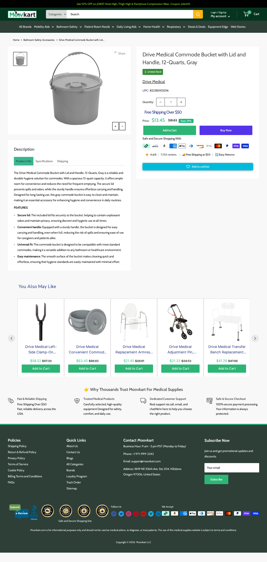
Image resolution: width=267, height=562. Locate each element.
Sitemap (71, 488)
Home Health (151, 26)
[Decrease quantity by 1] (160, 102)
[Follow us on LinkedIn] (158, 514)
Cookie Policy (16, 470)
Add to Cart (170, 130)
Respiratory (174, 26)
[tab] (23, 161)
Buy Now (226, 130)
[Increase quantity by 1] (181, 102)
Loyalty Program (76, 476)
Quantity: (148, 102)
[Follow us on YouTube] (143, 514)
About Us (72, 446)
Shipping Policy (17, 446)
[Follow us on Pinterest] (136, 514)
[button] (197, 166)
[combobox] (130, 14)
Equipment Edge (218, 26)
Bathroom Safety (67, 26)
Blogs (69, 458)
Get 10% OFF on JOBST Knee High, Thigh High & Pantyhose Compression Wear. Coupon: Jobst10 (133, 4)
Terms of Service (18, 464)
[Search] (198, 14)
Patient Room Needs (97, 26)
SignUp (222, 12)
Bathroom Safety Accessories (39, 39)
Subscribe (216, 479)
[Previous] (11, 338)
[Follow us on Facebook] (113, 514)
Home (16, 39)
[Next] (255, 338)
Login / (214, 12)
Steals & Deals (196, 26)
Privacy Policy (16, 458)
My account (219, 16)
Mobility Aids (42, 26)
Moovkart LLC (143, 542)
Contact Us (73, 452)
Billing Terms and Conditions (25, 476)
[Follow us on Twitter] (121, 514)
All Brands (25, 26)
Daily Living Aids (126, 26)
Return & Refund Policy (22, 452)
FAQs (11, 482)
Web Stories (238, 26)
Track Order (73, 482)
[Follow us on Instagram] (128, 514)
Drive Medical (153, 81)
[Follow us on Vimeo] (151, 514)
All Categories (74, 464)
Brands (70, 470)
